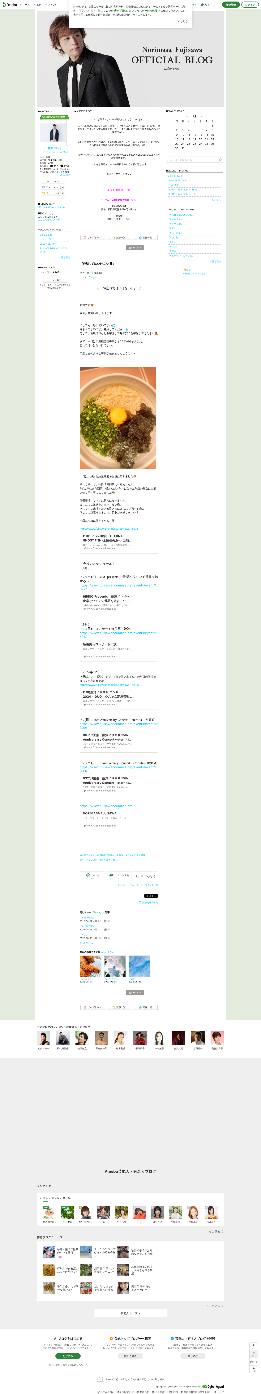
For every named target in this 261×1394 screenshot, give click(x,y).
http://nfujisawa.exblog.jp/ (51, 207)
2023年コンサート (49, 243)
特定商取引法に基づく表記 (197, 1391)
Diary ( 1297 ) (175, 175)
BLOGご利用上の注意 (49, 219)
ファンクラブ (46, 239)
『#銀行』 (173, 251)
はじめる (68, 1356)
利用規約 (144, 1391)
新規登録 (231, 4)
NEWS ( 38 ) (174, 185)
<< (187, 116)
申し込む (193, 1356)
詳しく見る (130, 1356)
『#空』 (84, 934)
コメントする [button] (121, 877)
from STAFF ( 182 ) (177, 180)
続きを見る (65, 175)
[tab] (45, 1198)
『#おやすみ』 (87, 917)
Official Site (46, 234)
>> (201, 116)
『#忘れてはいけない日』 (97, 263)
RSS (189, 270)
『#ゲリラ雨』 (87, 926)
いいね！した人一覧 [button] (128, 885)
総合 (45, 1198)
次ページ (135, 247)
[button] (253, 1369)
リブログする (148, 876)
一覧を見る (215, 199)
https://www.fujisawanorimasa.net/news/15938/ (109, 528)
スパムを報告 (107, 1391)
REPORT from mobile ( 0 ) (181, 194)
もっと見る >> (86, 943)
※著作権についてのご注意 (194, 273)
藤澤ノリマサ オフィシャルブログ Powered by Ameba (130, 59)
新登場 (55, 1198)
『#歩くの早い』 (176, 232)
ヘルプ (220, 1391)
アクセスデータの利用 (166, 1391)
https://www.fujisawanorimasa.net (106, 806)
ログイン (250, 4)
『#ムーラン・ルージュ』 (181, 255)
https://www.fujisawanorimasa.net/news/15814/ (109, 684)
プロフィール (48, 152)
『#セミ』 (173, 242)
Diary (92, 277)
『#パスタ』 (174, 246)
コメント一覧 (151, 885)
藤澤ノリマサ (55, 148)
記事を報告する (150, 902)
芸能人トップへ (131, 1313)
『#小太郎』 (174, 237)
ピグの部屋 (62, 152)
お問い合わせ (127, 1391)
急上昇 (67, 1198)
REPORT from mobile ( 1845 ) (183, 189)
